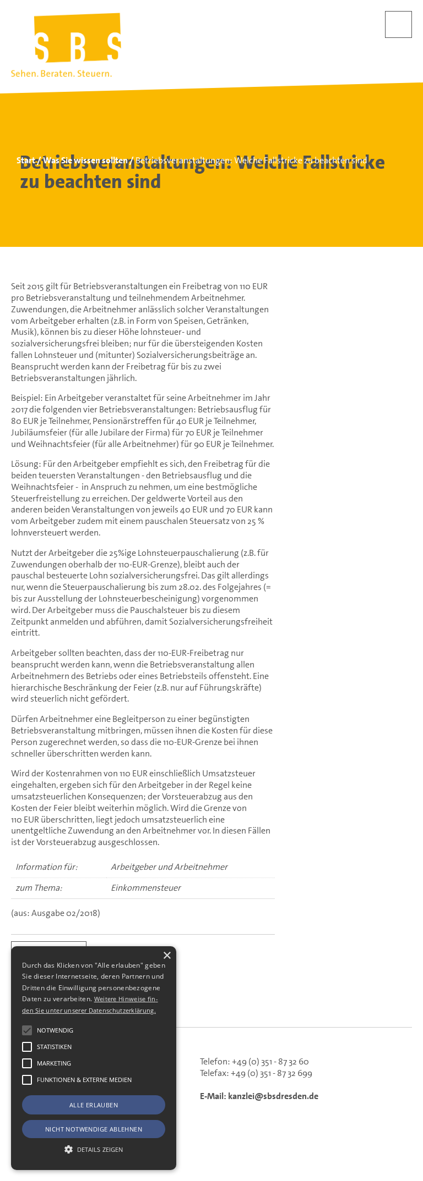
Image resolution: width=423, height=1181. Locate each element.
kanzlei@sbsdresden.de (273, 1096)
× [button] (166, 956)
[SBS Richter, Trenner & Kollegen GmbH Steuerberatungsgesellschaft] (66, 45)
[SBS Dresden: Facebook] (212, 1002)
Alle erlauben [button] (93, 1105)
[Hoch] (397, 1124)
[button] (27, 1030)
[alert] (93, 1058)
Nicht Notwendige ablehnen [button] (93, 1129)
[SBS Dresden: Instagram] (253, 1002)
